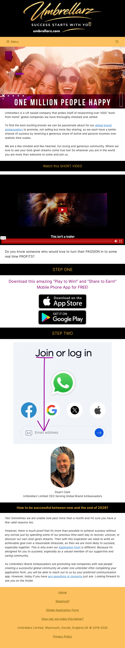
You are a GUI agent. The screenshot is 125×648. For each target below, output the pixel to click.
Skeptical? (62, 601)
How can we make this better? (62, 619)
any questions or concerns (65, 576)
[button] (117, 42)
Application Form (70, 547)
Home (62, 592)
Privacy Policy (62, 636)
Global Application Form (62, 610)
